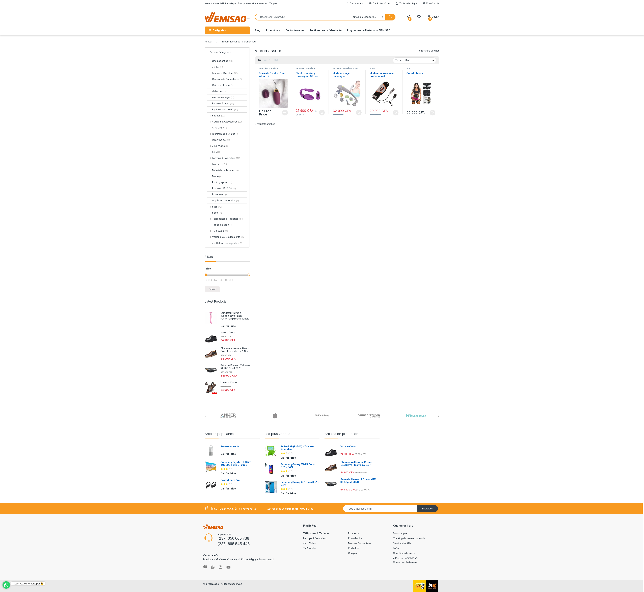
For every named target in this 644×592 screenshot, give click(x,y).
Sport (355, 68)
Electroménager (223, 103)
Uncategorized (222, 60)
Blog (257, 30)
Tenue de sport (222, 224)
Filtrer (212, 289)
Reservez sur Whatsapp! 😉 (28, 583)
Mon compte (400, 533)
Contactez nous (294, 30)
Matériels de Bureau (225, 170)
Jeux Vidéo (220, 145)
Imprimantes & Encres (225, 133)
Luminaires (219, 164)
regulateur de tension (225, 200)
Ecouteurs (353, 533)
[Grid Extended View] (265, 60)
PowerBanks (355, 538)
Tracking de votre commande (409, 538)
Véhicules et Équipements (228, 236)
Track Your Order (381, 3)
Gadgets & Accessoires (227, 121)
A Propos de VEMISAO (405, 558)
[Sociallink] (205, 567)
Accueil (208, 41)
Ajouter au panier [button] (321, 112)
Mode (216, 176)
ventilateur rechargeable (227, 243)
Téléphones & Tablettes (227, 218)
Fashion (218, 115)
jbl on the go (221, 139)
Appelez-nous (283, 112)
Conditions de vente (404, 553)
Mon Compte (432, 3)
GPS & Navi (220, 127)
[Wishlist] (419, 16)
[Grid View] (259, 60)
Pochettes (353, 548)
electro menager (223, 97)
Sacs (217, 206)
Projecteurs (220, 194)
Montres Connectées (359, 543)
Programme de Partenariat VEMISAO (368, 30)
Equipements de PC (225, 109)
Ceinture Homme (222, 85)
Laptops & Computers (226, 158)
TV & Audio (220, 230)
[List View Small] (276, 60)
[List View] (270, 60)
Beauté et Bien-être (268, 68)
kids (216, 152)
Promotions (272, 30)
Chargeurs (354, 553)
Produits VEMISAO (224, 188)
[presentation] (438, 416)
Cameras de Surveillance (227, 79)
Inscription (427, 508)
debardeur (219, 91)
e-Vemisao (212, 583)
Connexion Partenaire (405, 562)
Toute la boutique (408, 3)
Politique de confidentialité (326, 30)
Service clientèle (402, 543)
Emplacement (356, 3)
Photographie (222, 182)
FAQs (396, 548)
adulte (217, 67)
